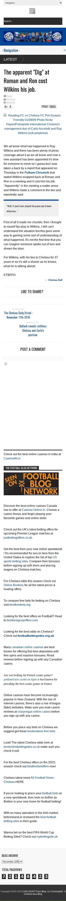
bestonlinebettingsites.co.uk (22, 746)
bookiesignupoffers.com (22, 620)
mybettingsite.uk (47, 836)
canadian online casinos (27, 647)
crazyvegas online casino (34, 711)
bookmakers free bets (41, 731)
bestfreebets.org (20, 604)
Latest (10, 59)
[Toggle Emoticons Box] (6, 364)
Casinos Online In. (34, 509)
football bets (50, 793)
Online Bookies (14, 585)
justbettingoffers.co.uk (18, 537)
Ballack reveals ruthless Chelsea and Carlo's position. (33, 330)
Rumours (10, 99)
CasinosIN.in (12, 458)
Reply (9, 96)
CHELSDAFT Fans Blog (34, 891)
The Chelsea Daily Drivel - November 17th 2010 (18, 315)
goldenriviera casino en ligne (20, 679)
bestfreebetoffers (38, 766)
